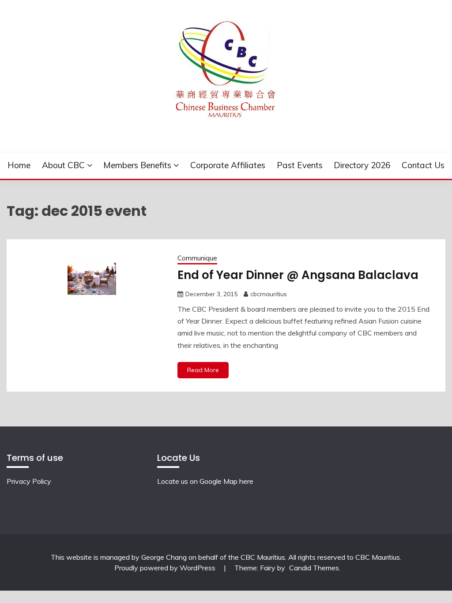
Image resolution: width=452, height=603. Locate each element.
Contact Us (423, 165)
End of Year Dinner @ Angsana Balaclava (297, 275)
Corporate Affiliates (227, 165)
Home (19, 165)
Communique (197, 258)
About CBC (63, 165)
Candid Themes (314, 567)
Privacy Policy (29, 481)
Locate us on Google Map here (205, 481)
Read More (203, 370)
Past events (300, 165)
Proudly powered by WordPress (165, 567)
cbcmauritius (268, 294)
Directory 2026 (362, 165)
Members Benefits (137, 165)
